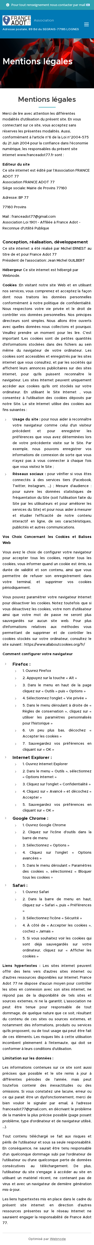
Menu (86, 24)
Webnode (58, 1239)
